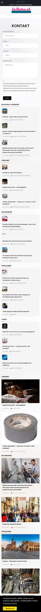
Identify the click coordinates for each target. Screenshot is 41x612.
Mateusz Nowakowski (19, 451)
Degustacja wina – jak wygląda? (14, 187)
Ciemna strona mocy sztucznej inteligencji (18, 332)
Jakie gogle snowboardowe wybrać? (15, 311)
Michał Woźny (17, 564)
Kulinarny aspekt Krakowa (12, 173)
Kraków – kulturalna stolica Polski (15, 117)
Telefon (5, 51)
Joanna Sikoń (16, 408)
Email (5, 41)
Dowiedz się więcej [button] (10, 603)
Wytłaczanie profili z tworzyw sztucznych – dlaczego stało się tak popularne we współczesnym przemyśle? (18, 150)
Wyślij (7, 98)
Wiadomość (7, 61)
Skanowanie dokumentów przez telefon (17, 241)
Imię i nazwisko (8, 31)
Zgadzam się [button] (10, 608)
